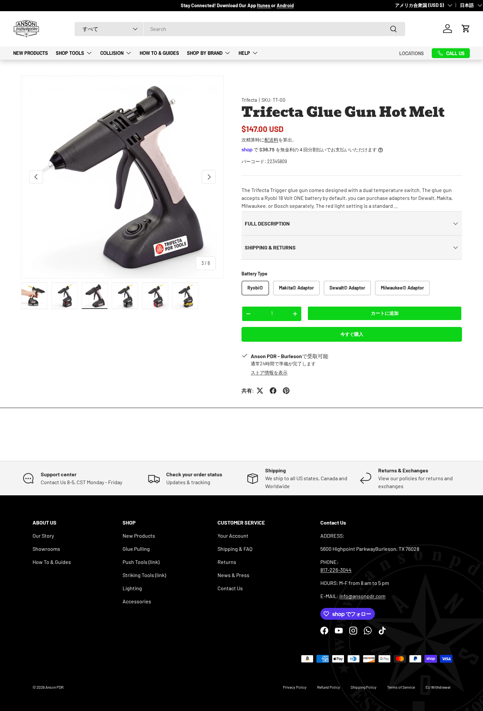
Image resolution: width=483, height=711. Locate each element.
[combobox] (240, 29)
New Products (30, 52)
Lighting (132, 588)
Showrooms (46, 549)
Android (285, 5)
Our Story (43, 535)
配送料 (271, 139)
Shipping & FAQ (235, 549)
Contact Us (230, 588)
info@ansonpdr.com (362, 596)
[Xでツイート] (259, 390)
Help (244, 52)
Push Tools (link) (141, 562)
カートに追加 (385, 313)
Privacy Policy (295, 687)
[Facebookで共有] (273, 390)
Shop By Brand (204, 52)
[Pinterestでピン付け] (286, 390)
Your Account (233, 535)
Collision (112, 52)
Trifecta (249, 100)
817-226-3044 (336, 570)
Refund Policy (328, 687)
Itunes (264, 5)
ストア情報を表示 (269, 372)
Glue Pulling (136, 549)
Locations (411, 52)
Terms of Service (401, 687)
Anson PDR (54, 687)
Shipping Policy (364, 687)
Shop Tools (70, 52)
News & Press (233, 575)
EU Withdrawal (438, 687)
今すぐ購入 (351, 334)
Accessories (137, 601)
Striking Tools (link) (144, 575)
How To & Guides (159, 52)
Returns (227, 562)
